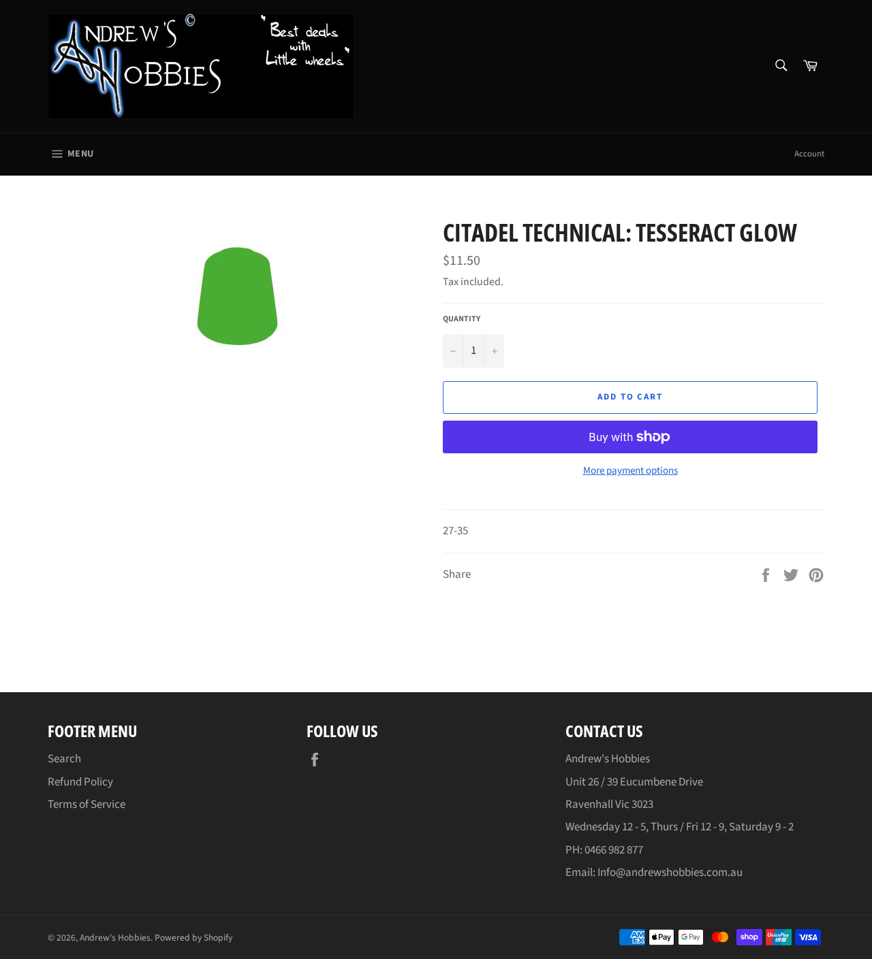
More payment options (630, 471)
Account (809, 154)
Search (64, 759)
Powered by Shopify (193, 937)
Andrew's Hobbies (115, 937)
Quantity (461, 319)
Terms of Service (86, 804)
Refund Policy (80, 782)
